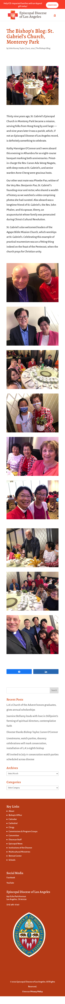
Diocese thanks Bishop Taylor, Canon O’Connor (32, 732)
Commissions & (16, 831)
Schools (12, 860)
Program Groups (30, 831)
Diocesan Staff (15, 839)
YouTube (10, 883)
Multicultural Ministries (19, 852)
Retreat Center (15, 856)
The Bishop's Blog (43, 48)
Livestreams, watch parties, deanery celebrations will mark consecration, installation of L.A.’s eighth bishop (26, 743)
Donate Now (52, 5)
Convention (14, 835)
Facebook (10, 877)
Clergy (11, 827)
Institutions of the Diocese (20, 848)
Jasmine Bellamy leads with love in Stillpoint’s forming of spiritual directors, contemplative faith (32, 721)
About (11, 811)
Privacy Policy (36, 991)
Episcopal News (16, 844)
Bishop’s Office (15, 815)
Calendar (13, 819)
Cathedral (13, 823)
